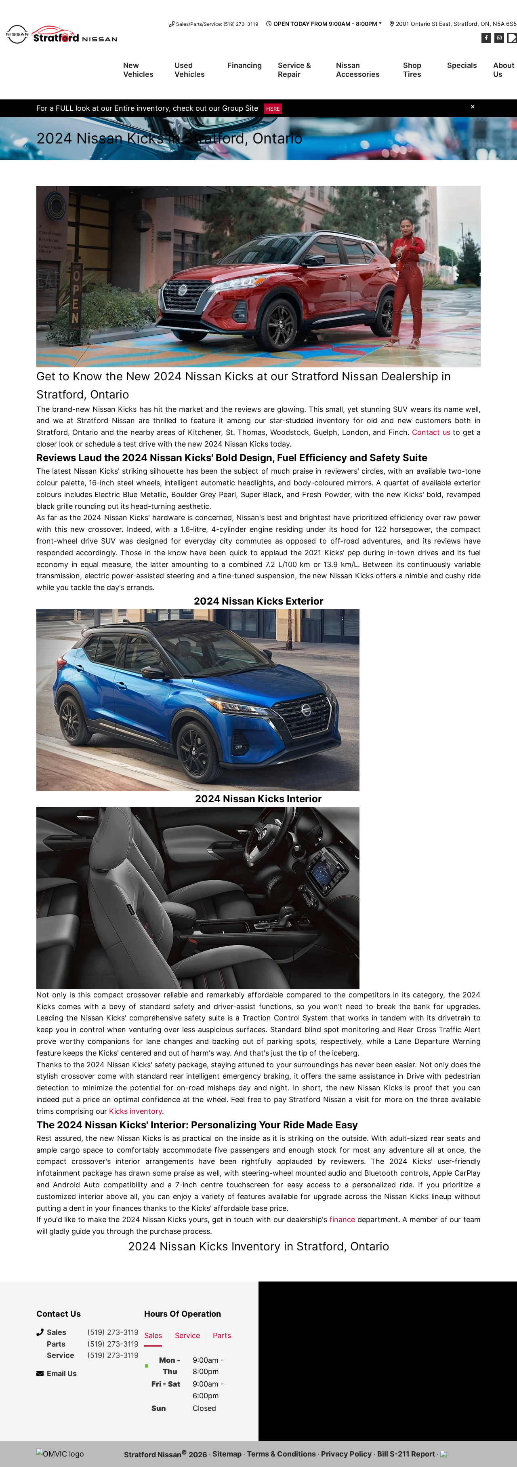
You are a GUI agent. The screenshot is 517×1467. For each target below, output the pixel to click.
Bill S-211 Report (406, 1454)
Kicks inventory (135, 1111)
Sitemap (227, 1454)
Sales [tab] (153, 1335)
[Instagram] (499, 38)
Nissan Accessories (358, 69)
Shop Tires (412, 69)
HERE (273, 108)
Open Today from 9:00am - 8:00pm (325, 23)
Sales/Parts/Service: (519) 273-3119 (217, 24)
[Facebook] (486, 38)
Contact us (431, 432)
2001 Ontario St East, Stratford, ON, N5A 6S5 (456, 23)
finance (342, 1219)
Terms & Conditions (281, 1454)
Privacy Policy (346, 1454)
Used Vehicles (189, 69)
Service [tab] (187, 1335)
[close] (472, 106)
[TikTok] (512, 38)
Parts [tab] (222, 1335)
